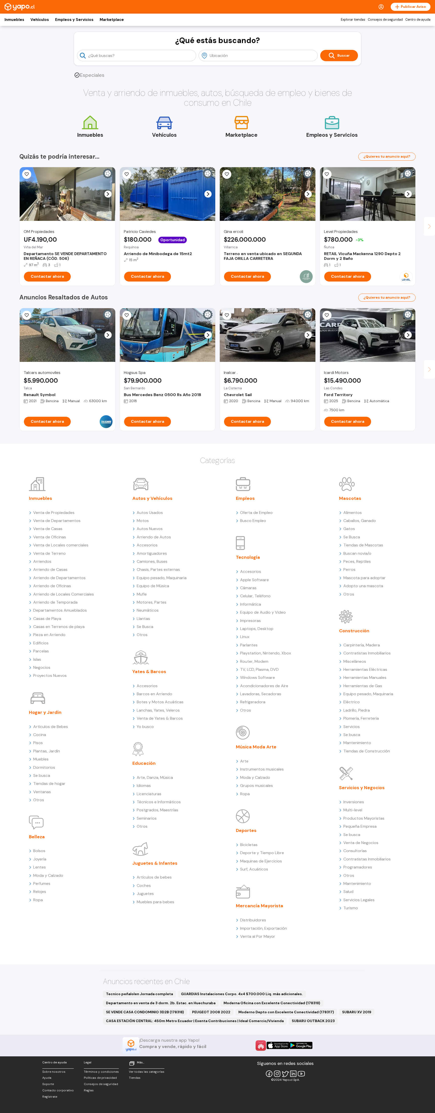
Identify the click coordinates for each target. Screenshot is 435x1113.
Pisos (38, 742)
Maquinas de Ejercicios (261, 861)
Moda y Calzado (48, 875)
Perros (349, 569)
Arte (244, 761)
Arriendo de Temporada (55, 602)
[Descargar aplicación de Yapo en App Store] (278, 1045)
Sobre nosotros (53, 1072)
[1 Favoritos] (26, 174)
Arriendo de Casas (50, 569)
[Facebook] (269, 1074)
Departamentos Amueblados (60, 610)
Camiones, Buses (152, 561)
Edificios (41, 643)
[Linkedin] (293, 1074)
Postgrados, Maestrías (157, 810)
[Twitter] (285, 1074)
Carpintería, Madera (361, 645)
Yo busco (145, 726)
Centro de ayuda (417, 20)
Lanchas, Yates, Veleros (158, 710)
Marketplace (112, 19)
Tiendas (134, 1078)
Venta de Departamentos (57, 520)
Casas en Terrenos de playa (59, 626)
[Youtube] (301, 1074)
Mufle (142, 594)
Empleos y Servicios (74, 19)
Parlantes (249, 645)
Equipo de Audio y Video (263, 612)
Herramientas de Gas (362, 685)
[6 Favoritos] (226, 174)
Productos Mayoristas (363, 818)
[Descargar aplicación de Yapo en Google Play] (300, 1045)
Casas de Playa (47, 618)
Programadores (357, 867)
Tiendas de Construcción (366, 751)
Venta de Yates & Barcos (160, 718)
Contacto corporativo (58, 1090)
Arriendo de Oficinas (52, 585)
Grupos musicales (256, 785)
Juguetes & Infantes (154, 863)
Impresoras (250, 620)
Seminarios (147, 818)
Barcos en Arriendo (154, 694)
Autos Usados (150, 512)
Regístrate (49, 1097)
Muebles (41, 759)
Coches (144, 885)
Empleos (245, 498)
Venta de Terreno (49, 553)
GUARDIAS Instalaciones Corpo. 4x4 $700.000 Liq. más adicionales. (242, 994)
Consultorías (355, 850)
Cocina (39, 734)
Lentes (39, 867)
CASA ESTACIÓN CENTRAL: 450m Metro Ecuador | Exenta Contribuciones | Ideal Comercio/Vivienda (195, 1021)
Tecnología (248, 557)
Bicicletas (249, 844)
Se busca (41, 775)
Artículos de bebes (154, 877)
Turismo (350, 908)
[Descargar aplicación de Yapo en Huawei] (261, 1045)
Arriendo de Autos (154, 537)
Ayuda (46, 1078)
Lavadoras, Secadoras (260, 694)
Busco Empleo (253, 520)
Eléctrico (351, 702)
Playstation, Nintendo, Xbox (265, 653)
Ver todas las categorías (146, 1072)
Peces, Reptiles (357, 561)
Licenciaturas (149, 793)
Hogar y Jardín (45, 712)
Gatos (349, 528)
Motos (143, 520)
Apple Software (254, 579)
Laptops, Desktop (256, 628)
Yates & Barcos (149, 672)
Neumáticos (148, 610)
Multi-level (352, 810)
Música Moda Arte (256, 747)
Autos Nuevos (150, 528)
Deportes (246, 830)
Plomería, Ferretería (361, 718)
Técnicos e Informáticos (159, 802)
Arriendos (42, 561)
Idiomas (144, 785)
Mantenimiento (357, 742)
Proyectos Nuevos (50, 675)
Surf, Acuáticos (254, 869)
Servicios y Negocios (362, 788)
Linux (244, 636)
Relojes (39, 891)
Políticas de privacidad (100, 1078)
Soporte (48, 1084)
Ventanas (42, 791)
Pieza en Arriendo (49, 634)
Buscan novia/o (357, 553)
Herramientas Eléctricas (365, 669)
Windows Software (257, 677)
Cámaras (248, 587)
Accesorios (147, 545)
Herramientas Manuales (364, 677)
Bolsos (39, 850)
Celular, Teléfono (255, 596)
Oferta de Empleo (256, 512)
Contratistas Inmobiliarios (367, 653)
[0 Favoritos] (327, 174)
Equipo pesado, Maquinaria (162, 577)
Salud (348, 891)
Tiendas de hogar (49, 783)
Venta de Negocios (360, 842)
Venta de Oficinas (49, 537)
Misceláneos (354, 661)
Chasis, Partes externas (158, 569)
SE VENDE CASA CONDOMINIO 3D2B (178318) (145, 1012)
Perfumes (41, 883)
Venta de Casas (47, 528)
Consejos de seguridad (385, 20)
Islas (37, 659)
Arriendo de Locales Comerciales (63, 594)
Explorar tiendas (353, 20)
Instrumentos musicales (262, 769)
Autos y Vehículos (152, 498)
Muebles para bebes (155, 902)
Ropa (38, 899)
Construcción (354, 631)
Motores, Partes (151, 602)
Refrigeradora (252, 702)
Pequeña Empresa (360, 826)
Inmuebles (14, 19)
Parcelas (41, 651)
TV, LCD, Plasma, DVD (259, 669)
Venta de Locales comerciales (60, 545)
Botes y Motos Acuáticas (160, 702)
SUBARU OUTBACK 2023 (313, 1021)
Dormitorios (44, 767)
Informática (250, 604)
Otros (38, 800)
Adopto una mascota (363, 585)
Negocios (41, 667)
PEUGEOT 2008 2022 (211, 1012)
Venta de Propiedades (54, 512)
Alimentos (352, 512)
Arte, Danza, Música (155, 777)
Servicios (351, 726)
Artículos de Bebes (50, 726)
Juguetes (145, 893)
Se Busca (145, 626)
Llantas (143, 618)
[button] (108, 194)
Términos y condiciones (101, 1072)
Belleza (37, 837)
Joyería (39, 859)
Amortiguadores (152, 553)
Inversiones (353, 802)
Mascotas (350, 498)
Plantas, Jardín (46, 751)
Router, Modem (254, 661)
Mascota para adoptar (364, 577)
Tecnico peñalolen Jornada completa (139, 994)
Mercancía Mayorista (259, 906)
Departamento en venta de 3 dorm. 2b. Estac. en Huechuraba (160, 1003)
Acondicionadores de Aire (264, 685)
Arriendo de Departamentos (59, 577)
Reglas (89, 1090)
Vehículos (39, 19)
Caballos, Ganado (359, 520)
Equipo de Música (153, 585)
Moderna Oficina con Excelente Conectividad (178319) (272, 1003)
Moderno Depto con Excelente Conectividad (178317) (286, 1012)
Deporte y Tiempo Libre (262, 852)
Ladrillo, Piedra (356, 710)
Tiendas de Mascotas (363, 545)
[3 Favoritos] (26, 315)
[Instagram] (277, 1074)
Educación (144, 763)
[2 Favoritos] (327, 315)
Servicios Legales (359, 899)
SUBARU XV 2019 (356, 1012)
